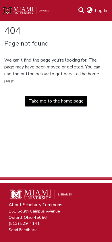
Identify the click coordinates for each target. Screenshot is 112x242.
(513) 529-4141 (24, 223)
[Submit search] (81, 10)
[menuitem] (89, 10)
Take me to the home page (56, 101)
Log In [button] (101, 10)
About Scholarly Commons (35, 205)
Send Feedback (23, 229)
